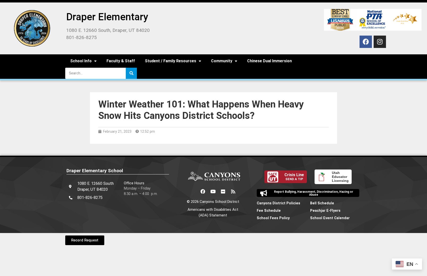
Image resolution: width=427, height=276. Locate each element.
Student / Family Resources (170, 61)
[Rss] (233, 191)
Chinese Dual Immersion (269, 61)
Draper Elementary (107, 17)
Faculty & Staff (121, 61)
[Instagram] (380, 42)
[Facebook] (366, 42)
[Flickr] (223, 191)
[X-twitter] (192, 191)
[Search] (131, 73)
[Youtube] (213, 191)
